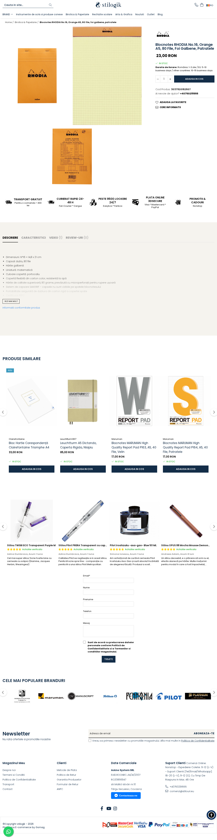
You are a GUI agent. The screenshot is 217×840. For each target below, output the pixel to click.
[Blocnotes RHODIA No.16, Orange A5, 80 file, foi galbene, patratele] (37, 76)
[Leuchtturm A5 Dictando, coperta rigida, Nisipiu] (83, 401)
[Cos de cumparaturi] (201, 5)
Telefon (87, 611)
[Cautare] (50, 5)
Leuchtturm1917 (68, 439)
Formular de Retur (67, 784)
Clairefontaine (17, 439)
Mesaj (86, 623)
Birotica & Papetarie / (27, 22)
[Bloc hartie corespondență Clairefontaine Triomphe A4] (31, 401)
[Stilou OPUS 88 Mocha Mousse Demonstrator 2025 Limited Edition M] (185, 521)
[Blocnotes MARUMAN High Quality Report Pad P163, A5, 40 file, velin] (134, 401)
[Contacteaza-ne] (196, 5)
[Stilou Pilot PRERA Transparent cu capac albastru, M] (83, 521)
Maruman (117, 439)
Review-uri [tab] (77, 238)
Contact (8, 789)
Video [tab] (55, 238)
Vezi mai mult (11, 301)
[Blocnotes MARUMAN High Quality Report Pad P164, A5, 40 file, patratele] (185, 401)
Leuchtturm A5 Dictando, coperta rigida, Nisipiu (78, 445)
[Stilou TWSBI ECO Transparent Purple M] (31, 521)
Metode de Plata (67, 770)
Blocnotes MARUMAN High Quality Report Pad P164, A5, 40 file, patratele (185, 447)
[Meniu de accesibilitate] (211, 815)
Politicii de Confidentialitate (106, 647)
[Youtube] (109, 809)
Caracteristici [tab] (33, 238)
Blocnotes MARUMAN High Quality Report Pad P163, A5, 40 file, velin (134, 447)
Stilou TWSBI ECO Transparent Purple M (31, 545)
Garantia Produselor (69, 779)
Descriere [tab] (10, 238)
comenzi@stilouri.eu (181, 791)
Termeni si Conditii (14, 775)
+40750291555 (178, 786)
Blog (160, 14)
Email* (86, 575)
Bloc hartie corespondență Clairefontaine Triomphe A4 (29, 445)
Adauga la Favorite (173, 102)
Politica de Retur (66, 775)
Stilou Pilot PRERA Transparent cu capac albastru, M (90, 545)
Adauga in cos (194, 79)
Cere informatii (170, 107)
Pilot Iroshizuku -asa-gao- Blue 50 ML (133, 545)
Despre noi (9, 770)
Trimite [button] (108, 659)
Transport (8, 784)
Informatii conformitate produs (21, 307)
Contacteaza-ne (128, 795)
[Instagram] (115, 809)
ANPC (60, 789)
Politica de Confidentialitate (197, 740)
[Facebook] (102, 809)
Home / (9, 22)
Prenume (88, 599)
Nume (86, 587)
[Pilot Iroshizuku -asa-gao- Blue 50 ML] (134, 521)
